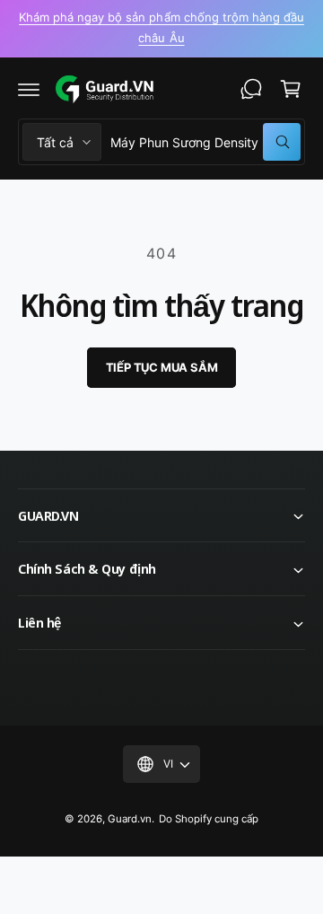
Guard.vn (130, 819)
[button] (28, 89)
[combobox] (205, 142)
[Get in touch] (251, 89)
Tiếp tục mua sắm (162, 367)
